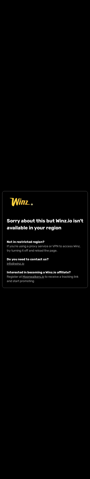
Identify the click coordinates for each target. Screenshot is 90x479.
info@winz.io (15, 264)
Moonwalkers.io (33, 277)
